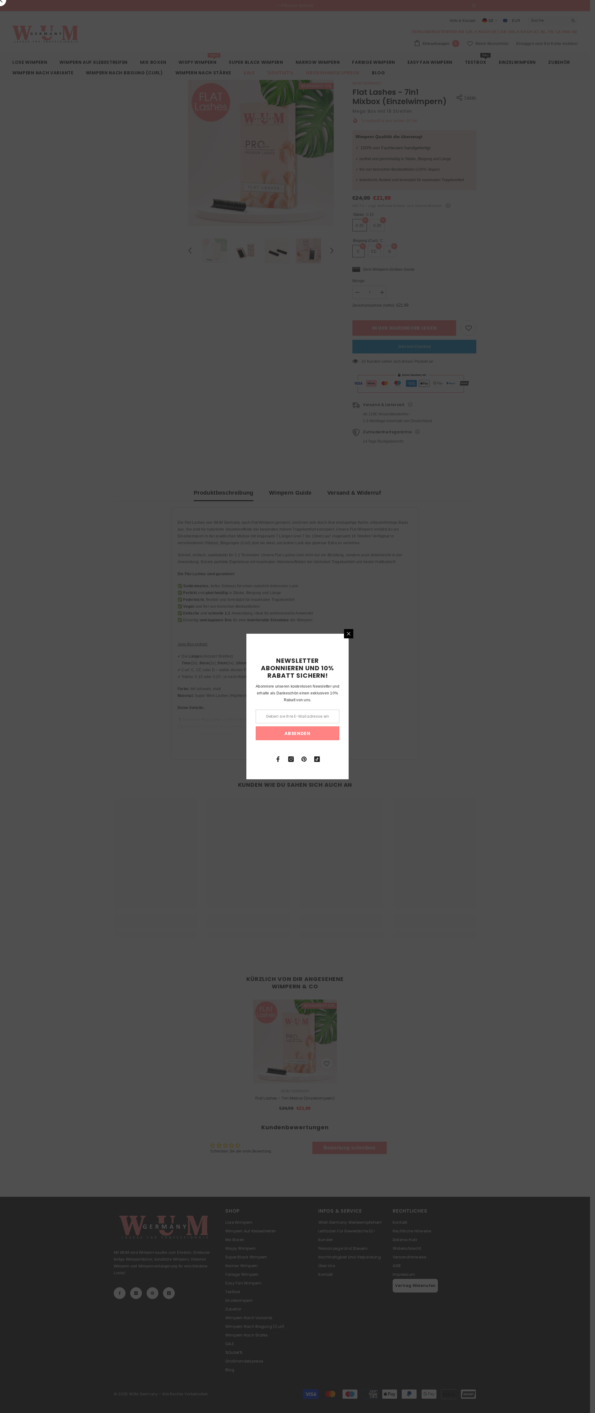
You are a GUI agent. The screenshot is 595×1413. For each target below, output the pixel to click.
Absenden (297, 733)
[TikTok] (317, 759)
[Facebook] (277, 759)
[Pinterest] (304, 759)
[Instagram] (291, 759)
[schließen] (348, 633)
